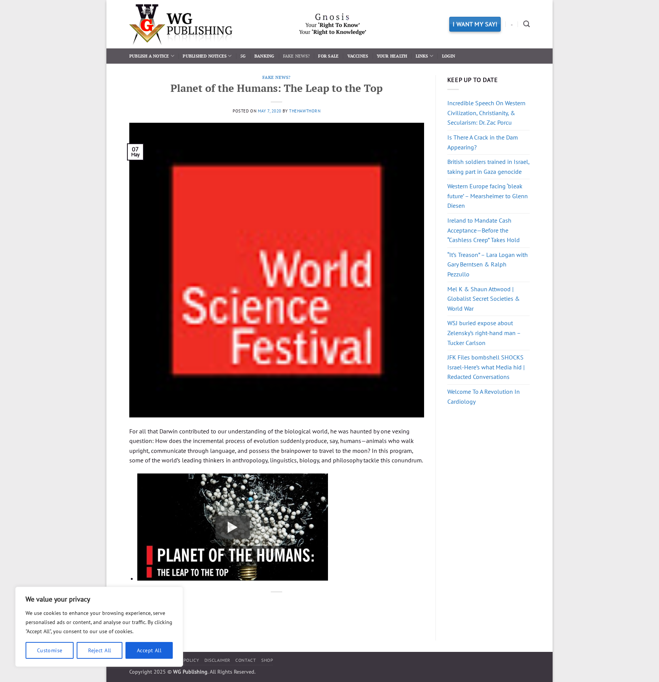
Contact (245, 660)
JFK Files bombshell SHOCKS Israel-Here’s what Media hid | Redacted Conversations (486, 366)
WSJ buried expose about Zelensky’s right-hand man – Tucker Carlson (484, 332)
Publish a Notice (149, 56)
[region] (99, 627)
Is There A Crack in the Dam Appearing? (482, 142)
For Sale (328, 56)
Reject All (99, 650)
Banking (264, 56)
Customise (50, 650)
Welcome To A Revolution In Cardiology (483, 396)
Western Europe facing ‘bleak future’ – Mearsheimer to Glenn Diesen (487, 195)
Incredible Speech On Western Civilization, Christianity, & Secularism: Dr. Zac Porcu (486, 112)
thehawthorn (304, 111)
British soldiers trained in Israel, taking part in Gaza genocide (488, 166)
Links (422, 56)
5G (243, 56)
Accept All (149, 650)
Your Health (392, 56)
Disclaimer (217, 660)
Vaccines (357, 56)
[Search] (526, 24)
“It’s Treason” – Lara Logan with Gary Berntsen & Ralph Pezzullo (487, 264)
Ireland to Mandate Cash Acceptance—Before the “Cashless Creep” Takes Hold (483, 230)
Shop (267, 660)
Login (448, 56)
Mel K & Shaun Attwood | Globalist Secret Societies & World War (483, 298)
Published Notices (205, 56)
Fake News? (296, 56)
